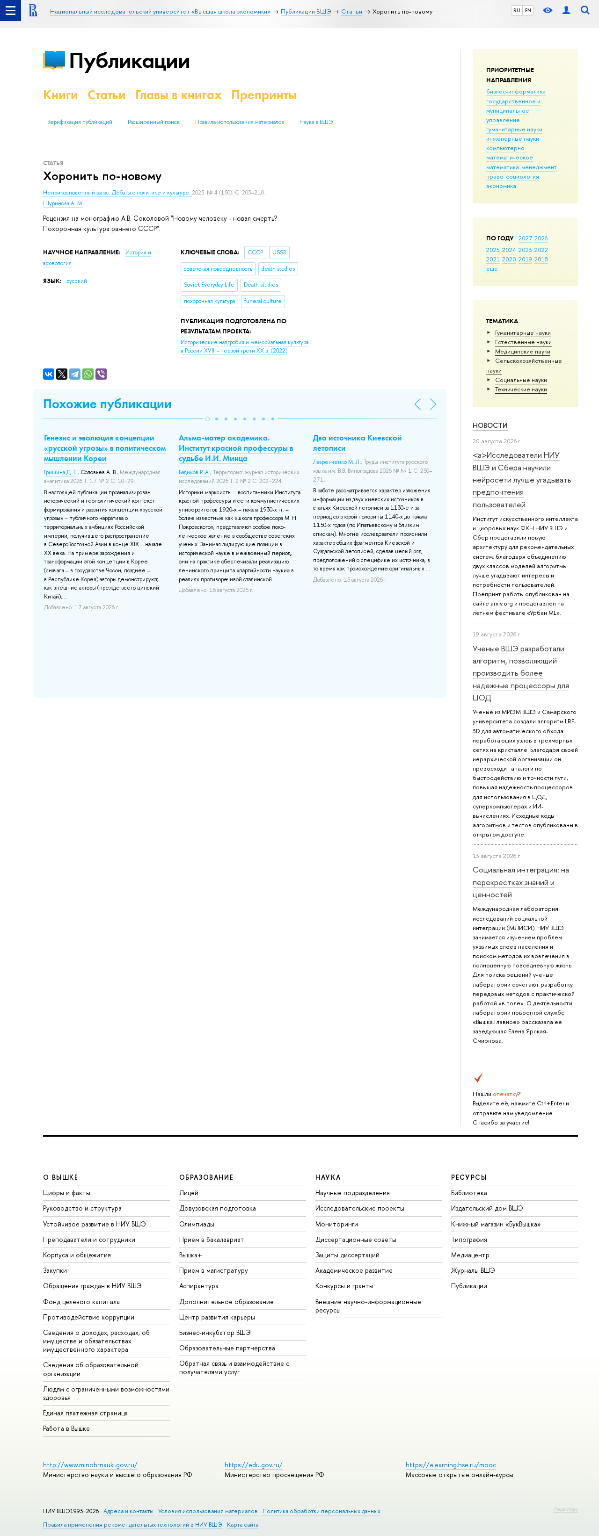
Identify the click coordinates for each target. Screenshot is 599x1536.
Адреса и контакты (128, 1511)
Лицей (188, 1192)
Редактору (566, 1509)
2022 (541, 249)
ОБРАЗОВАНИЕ (206, 1177)
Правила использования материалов (239, 122)
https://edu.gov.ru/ (254, 1464)
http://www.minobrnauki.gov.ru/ (90, 1464)
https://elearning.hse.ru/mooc (451, 1464)
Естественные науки (523, 342)
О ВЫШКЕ (61, 1177)
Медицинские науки (522, 351)
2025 (493, 249)
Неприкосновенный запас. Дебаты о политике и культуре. (117, 192)
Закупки (55, 1270)
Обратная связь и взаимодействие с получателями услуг (234, 1367)
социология (522, 176)
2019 (525, 259)
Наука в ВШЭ (316, 122)
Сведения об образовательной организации (91, 1368)
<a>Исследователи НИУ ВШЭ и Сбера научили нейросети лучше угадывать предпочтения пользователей (522, 479)
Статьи (107, 95)
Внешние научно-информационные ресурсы (368, 1305)
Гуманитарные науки (523, 332)
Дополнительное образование (226, 1301)
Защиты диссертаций (347, 1254)
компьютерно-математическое (509, 152)
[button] (207, 419)
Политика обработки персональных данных (321, 1511)
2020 (509, 259)
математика (502, 167)
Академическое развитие (354, 1270)
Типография (469, 1239)
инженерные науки (512, 138)
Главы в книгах (178, 95)
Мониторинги (336, 1223)
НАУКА (328, 1177)
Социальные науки (521, 379)
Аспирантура (199, 1285)
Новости (490, 425)
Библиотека (469, 1192)
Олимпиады (196, 1223)
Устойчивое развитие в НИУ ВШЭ (94, 1223)
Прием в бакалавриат (211, 1239)
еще (492, 268)
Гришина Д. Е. (61, 472)
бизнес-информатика (516, 91)
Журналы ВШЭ (473, 1270)
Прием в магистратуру (213, 1270)
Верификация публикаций (79, 122)
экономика (501, 185)
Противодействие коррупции (88, 1316)
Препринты (264, 95)
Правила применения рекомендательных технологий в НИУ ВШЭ (132, 1525)
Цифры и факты (66, 1192)
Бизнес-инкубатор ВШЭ (215, 1332)
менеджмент (539, 167)
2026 (541, 238)
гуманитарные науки (514, 129)
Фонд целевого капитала (81, 1301)
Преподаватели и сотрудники (89, 1239)
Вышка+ (190, 1254)
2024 (509, 249)
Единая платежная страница (85, 1412)
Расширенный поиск (154, 122)
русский (76, 281)
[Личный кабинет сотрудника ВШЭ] (566, 10)
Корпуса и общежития (77, 1254)
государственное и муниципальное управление (513, 110)
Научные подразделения (352, 1192)
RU (516, 10)
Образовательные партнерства (227, 1347)
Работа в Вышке (66, 1428)
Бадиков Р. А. (194, 472)
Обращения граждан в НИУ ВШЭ (92, 1285)
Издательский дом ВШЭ (487, 1208)
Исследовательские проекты (359, 1208)
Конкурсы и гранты (344, 1285)
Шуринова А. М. (63, 203)
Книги (60, 95)
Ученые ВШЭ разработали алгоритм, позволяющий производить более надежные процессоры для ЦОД (521, 673)
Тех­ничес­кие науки (521, 389)
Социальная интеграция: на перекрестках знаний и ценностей (521, 882)
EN (528, 10)
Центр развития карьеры (217, 1316)
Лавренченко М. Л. (337, 462)
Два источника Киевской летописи (357, 443)
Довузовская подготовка (217, 1208)
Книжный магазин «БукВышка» (496, 1223)
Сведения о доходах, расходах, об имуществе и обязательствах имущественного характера (96, 1341)
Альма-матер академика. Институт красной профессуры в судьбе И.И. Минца (236, 448)
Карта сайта (242, 1525)
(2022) (244, 347)
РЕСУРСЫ (469, 1177)
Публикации (129, 60)
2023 (525, 249)
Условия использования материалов (208, 1511)
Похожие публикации (107, 404)
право (495, 176)
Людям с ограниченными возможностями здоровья (106, 1393)
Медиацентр (470, 1254)
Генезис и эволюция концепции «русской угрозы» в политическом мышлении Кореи (105, 448)
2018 (541, 259)
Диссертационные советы (355, 1239)
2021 (493, 259)
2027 (525, 238)
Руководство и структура (82, 1208)
